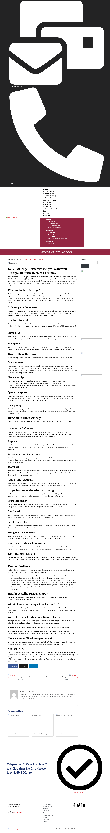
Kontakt (46, 215)
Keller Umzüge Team (31, 259)
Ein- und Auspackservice (53, 209)
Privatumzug (49, 191)
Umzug (45, 189)
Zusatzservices (49, 200)
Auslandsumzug (50, 198)
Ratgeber (48, 213)
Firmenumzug (49, 193)
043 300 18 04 (17, 812)
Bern (41, 259)
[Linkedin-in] (83, 805)
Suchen (83, 259)
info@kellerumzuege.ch (19, 810)
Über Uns (47, 211)
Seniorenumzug (50, 196)
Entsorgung (49, 204)
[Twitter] (79, 805)
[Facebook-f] (74, 805)
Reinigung (48, 202)
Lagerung (48, 207)
